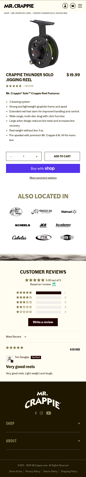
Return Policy (50, 471)
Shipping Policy (69, 471)
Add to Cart (62, 156)
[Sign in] (65, 6)
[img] (14, 350)
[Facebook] (36, 413)
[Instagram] (41, 413)
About (11, 441)
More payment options (43, 178)
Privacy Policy (33, 471)
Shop (6, 13)
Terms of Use (15, 471)
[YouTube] (48, 413)
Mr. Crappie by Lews (21, 13)
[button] (73, 6)
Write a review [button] (43, 322)
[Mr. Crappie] (19, 6)
